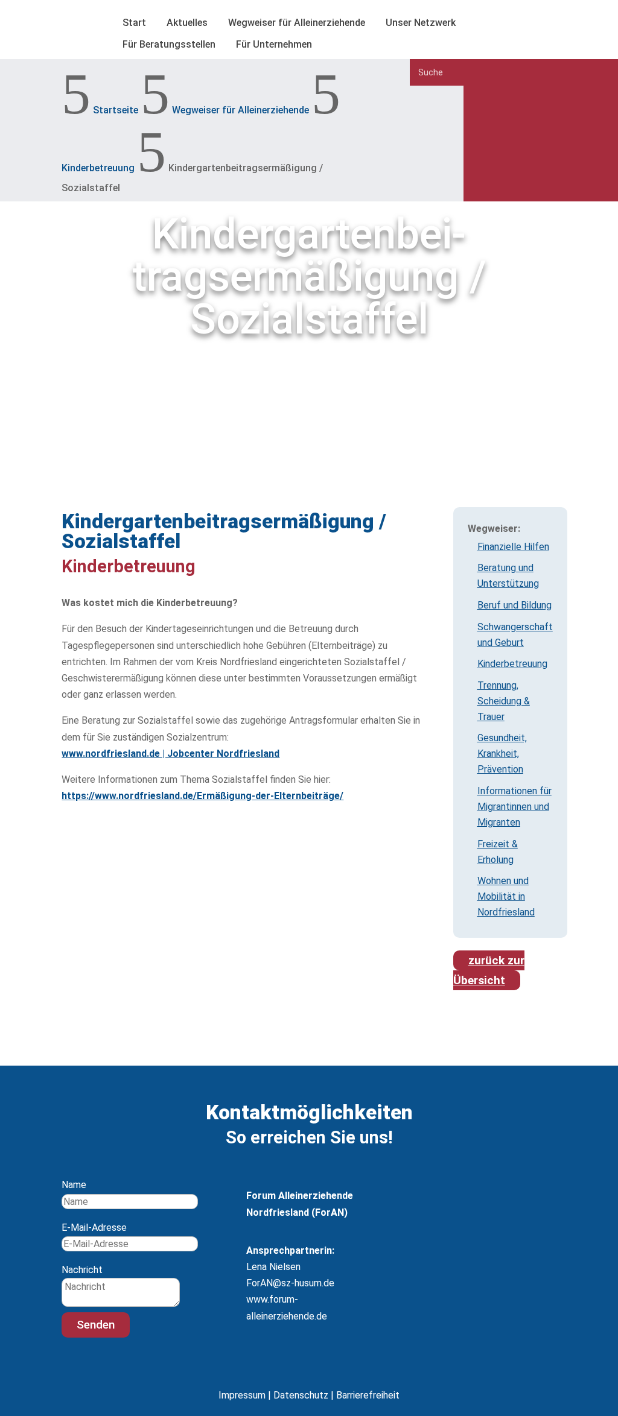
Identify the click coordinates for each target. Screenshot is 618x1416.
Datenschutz (300, 1395)
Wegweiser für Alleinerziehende (296, 22)
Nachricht (82, 1269)
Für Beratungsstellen (169, 44)
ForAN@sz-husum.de (290, 1283)
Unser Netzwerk (421, 22)
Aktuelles (187, 22)
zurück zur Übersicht (488, 970)
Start (134, 22)
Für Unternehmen (274, 44)
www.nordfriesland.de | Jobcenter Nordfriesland (170, 753)
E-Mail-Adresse (94, 1227)
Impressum (242, 1395)
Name (74, 1184)
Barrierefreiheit (368, 1395)
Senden (96, 1325)
